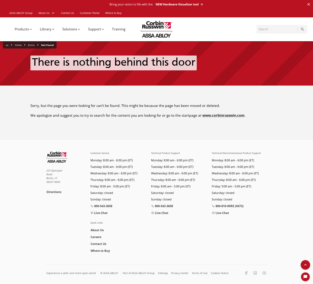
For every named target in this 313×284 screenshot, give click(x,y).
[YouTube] (264, 273)
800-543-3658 (103, 206)
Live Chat (101, 213)
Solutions (69, 29)
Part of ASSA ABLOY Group (139, 273)
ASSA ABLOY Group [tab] (21, 13)
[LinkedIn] (255, 273)
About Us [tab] (43, 13)
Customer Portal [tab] (89, 13)
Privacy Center (180, 273)
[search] (302, 29)
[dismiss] (308, 4)
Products (22, 29)
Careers (96, 237)
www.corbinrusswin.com (223, 115)
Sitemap (163, 273)
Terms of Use (200, 273)
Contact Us (98, 244)
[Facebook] (246, 273)
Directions (54, 192)
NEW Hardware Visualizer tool (177, 4)
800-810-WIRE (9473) (229, 206)
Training (118, 29)
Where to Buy (100, 251)
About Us (97, 230)
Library (45, 29)
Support (94, 29)
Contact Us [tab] (67, 13)
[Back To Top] (305, 265)
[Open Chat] (305, 276)
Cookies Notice (220, 273)
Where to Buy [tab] (113, 13)
